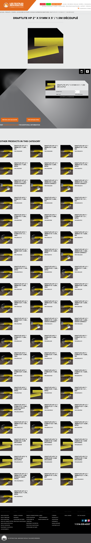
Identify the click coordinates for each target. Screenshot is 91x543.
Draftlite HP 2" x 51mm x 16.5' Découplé (20, 458)
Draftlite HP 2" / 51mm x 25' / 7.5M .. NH (51, 371)
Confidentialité (56, 525)
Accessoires (61, 6)
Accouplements (5, 529)
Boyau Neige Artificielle (7, 523)
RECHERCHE (70, 4)
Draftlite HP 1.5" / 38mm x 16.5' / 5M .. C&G (21, 423)
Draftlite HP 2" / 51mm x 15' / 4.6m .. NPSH (81, 371)
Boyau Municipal (5, 515)
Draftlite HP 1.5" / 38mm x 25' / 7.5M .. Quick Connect (81, 251)
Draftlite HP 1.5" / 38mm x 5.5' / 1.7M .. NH (81, 475)
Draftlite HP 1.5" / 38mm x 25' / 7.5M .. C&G (21, 302)
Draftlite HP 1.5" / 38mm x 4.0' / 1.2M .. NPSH (81, 406)
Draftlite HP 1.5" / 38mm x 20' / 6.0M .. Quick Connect (81, 320)
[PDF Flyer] (81, 71)
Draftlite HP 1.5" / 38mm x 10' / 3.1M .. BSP (51, 475)
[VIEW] (6, 151)
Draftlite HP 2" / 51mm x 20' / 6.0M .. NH (21, 371)
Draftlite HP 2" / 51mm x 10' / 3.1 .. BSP (81, 389)
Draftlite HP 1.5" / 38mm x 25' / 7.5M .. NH (51, 302)
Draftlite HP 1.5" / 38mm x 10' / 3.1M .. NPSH (81, 164)
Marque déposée (56, 523)
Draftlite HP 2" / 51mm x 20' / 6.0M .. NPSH (21, 389)
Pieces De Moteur (30, 517)
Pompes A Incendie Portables (18, 516)
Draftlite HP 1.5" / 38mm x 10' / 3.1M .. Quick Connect (81, 182)
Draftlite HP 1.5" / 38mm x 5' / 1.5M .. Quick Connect (21, 182)
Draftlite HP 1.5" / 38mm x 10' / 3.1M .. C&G (51, 233)
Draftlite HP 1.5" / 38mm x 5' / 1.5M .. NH (21, 147)
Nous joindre (68, 515)
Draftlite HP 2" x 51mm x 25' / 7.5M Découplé (81, 458)
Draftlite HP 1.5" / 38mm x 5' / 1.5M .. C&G (81, 268)
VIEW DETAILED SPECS (33, 119)
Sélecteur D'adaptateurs (73, 6)
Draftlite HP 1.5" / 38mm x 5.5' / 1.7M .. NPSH (21, 492)
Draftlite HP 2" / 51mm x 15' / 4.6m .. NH (81, 354)
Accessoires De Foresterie (30, 520)
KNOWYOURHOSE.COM (10, 125)
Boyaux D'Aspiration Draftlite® (39, 12)
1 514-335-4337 (82, 524)
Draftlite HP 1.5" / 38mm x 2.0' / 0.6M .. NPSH (81, 423)
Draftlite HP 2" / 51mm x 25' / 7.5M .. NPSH (51, 389)
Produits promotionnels (32, 515)
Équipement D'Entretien (7, 527)
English (76, 4)
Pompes (55, 6)
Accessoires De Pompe (23, 12)
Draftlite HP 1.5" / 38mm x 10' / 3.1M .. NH (81, 147)
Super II (48, 4)
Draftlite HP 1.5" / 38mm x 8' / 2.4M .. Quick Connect (51, 182)
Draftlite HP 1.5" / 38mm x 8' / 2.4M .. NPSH (51, 164)
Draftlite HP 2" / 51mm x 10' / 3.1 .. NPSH (81, 216)
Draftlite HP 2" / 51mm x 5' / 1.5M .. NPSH (20, 216)
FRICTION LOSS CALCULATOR (9, 119)
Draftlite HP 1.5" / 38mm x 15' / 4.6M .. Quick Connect (51, 320)
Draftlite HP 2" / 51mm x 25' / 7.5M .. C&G (51, 354)
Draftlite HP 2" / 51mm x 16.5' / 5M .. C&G (51, 423)
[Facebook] (87, 73)
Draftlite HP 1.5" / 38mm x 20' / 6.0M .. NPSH (81, 302)
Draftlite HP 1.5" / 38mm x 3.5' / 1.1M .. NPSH (51, 406)
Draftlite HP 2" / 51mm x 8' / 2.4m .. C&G (50, 337)
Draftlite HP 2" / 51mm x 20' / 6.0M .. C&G (21, 354)
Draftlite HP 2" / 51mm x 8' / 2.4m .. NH (50, 199)
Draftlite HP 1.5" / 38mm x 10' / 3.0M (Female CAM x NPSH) (21, 476)
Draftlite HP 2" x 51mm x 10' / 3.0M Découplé (50, 441)
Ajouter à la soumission (67, 97)
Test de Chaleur (81, 515)
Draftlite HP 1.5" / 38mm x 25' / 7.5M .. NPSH (21, 320)
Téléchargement (43, 517)
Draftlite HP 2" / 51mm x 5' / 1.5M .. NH (20, 199)
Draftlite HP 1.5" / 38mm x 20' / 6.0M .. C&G (81, 285)
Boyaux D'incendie (47, 6)
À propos (88, 6)
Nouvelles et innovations (55, 518)
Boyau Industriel (5, 519)
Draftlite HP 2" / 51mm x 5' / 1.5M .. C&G (20, 337)
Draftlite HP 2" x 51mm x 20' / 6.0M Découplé (50, 458)
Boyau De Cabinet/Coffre (7, 521)
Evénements (55, 521)
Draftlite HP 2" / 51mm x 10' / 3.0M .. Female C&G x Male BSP (21, 407)
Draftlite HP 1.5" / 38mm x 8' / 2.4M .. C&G (21, 285)
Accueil (65, 4)
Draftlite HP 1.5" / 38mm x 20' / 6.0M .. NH (21, 251)
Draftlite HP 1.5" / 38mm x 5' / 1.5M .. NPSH (21, 164)
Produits (7, 12)
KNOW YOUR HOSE (56, 4)
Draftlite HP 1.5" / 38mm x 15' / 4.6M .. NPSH (51, 251)
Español (81, 4)
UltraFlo (42, 4)
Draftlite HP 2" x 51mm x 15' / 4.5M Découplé (81, 441)
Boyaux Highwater (5, 525)
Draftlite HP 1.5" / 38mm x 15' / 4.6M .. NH (81, 233)
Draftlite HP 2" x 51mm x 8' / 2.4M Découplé (20, 441)
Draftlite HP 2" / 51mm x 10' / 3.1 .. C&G (20, 233)
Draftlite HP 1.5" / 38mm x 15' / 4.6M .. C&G (51, 285)
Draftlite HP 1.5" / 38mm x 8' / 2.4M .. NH (51, 147)
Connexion (87, 4)
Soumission (85, 8)
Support (82, 6)
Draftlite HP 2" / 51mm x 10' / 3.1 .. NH (81, 199)
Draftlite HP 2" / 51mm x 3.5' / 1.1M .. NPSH (21, 268)
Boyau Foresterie (5, 517)
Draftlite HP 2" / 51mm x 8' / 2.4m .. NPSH (50, 216)
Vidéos (40, 515)
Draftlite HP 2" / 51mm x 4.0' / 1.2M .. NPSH (51, 268)
